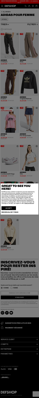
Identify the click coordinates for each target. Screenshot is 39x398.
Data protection (29, 203)
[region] (19, 199)
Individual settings (9, 212)
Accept (9, 208)
